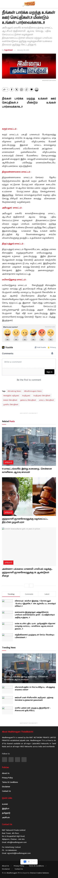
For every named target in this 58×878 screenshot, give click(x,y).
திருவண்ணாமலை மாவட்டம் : (16, 172)
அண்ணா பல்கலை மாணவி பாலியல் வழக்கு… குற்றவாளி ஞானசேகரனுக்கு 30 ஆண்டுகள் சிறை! (27, 572)
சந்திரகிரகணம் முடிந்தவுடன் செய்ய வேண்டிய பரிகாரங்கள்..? (34, 636)
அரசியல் (6, 817)
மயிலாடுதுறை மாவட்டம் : (14, 279)
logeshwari (8, 49)
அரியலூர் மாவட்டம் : (12, 208)
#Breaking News (14, 391)
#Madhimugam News (33, 391)
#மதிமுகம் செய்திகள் (41, 395)
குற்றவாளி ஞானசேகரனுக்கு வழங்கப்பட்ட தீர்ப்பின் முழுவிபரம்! (25, 520)
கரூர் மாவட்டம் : (9, 129)
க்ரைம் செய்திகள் (10, 400)
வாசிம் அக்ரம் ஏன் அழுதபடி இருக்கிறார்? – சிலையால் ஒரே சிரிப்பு (33, 709)
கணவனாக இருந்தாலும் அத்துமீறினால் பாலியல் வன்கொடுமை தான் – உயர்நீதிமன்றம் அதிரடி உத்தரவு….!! (35, 615)
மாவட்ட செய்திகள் (46, 400)
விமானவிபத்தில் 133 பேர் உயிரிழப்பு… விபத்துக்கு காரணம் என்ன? (35, 688)
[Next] (31, 585)
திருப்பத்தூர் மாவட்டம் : (13, 244)
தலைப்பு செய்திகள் (28, 400)
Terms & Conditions (10, 782)
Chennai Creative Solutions (39, 873)
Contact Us (6, 791)
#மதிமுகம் (26, 395)
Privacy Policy (7, 777)
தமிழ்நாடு (8, 462)
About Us (5, 773)
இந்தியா (5, 808)
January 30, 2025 (23, 49)
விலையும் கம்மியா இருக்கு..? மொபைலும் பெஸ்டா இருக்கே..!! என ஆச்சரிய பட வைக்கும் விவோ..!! (35, 603)
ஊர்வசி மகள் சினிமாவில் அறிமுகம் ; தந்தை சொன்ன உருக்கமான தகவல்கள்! (34, 699)
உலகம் (5, 804)
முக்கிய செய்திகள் (10, 404)
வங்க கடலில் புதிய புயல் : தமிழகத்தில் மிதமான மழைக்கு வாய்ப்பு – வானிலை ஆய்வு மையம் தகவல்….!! (35, 626)
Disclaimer (6, 786)
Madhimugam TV (13, 873)
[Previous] (27, 585)
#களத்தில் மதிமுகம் (11, 395)
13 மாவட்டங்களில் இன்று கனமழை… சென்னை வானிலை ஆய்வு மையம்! (27, 470)
